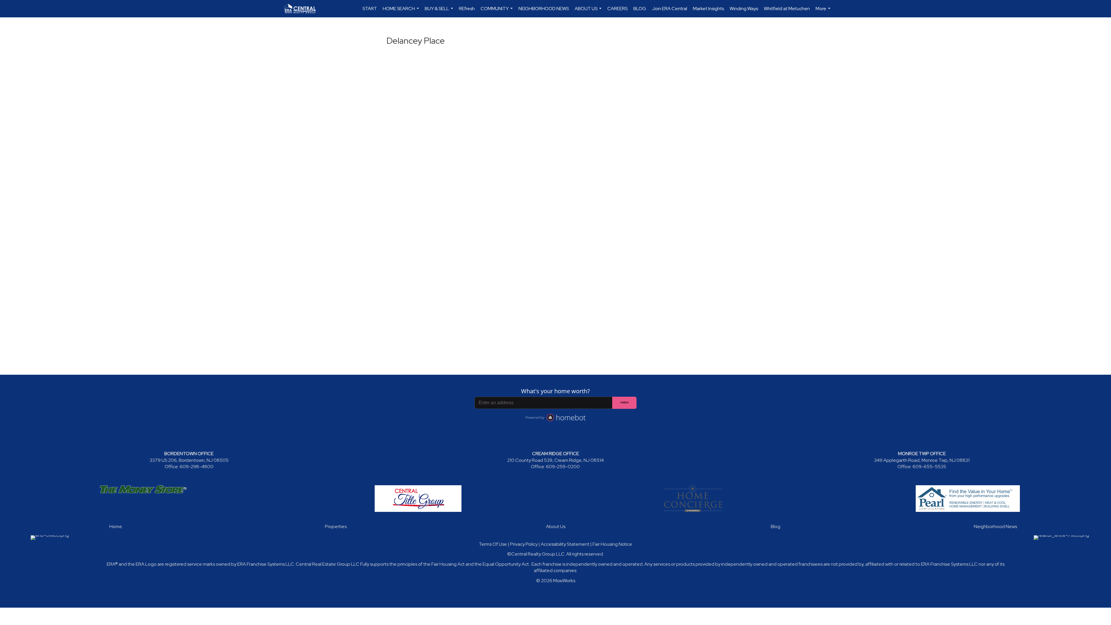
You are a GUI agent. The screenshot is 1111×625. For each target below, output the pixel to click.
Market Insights (708, 8)
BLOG (639, 8)
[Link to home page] (303, 8)
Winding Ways (744, 8)
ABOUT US (589, 11)
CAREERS (617, 8)
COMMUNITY (497, 11)
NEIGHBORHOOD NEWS (543, 8)
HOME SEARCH (401, 11)
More (824, 11)
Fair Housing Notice (612, 544)
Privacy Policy (524, 544)
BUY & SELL (440, 11)
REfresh (467, 8)
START (370, 8)
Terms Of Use (493, 544)
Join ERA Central (669, 8)
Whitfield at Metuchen (787, 8)
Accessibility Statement (565, 544)
